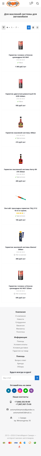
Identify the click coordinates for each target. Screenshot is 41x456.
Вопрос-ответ (20, 360)
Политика (20, 332)
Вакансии (21, 325)
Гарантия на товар (20, 351)
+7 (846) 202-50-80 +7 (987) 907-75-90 (22, 403)
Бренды (20, 363)
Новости (20, 319)
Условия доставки (20, 347)
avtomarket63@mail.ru (22, 412)
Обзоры (20, 366)
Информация (20, 337)
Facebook (14, 390)
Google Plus (25, 390)
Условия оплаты (20, 344)
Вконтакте (8, 390)
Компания (21, 312)
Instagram (20, 390)
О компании (20, 316)
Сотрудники (20, 322)
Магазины (20, 329)
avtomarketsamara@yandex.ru (22, 409)
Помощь (20, 341)
